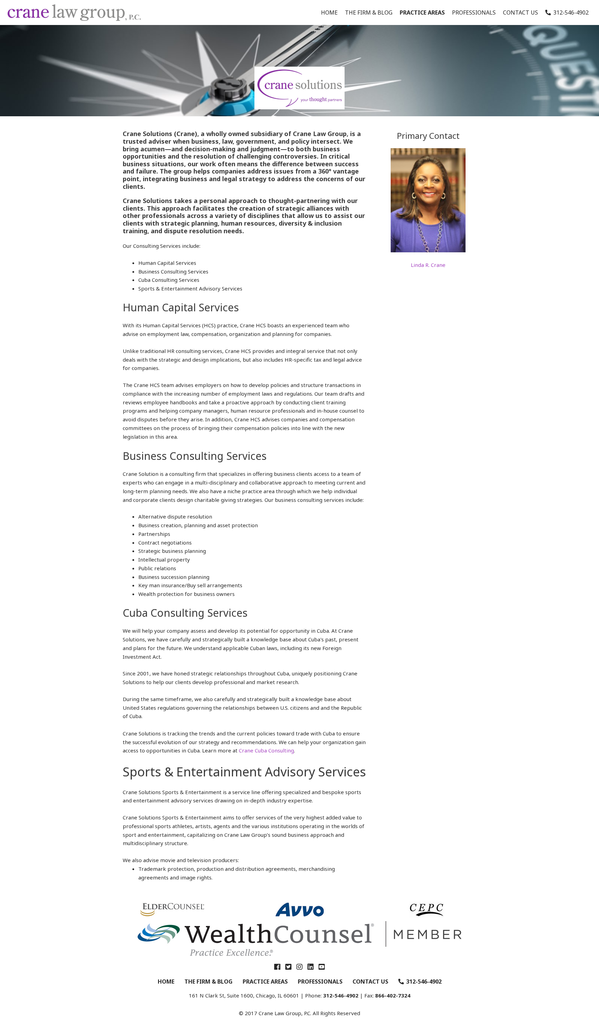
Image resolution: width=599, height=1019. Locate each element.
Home (329, 12)
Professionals (474, 12)
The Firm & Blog (368, 12)
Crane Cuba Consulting (266, 750)
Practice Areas (422, 12)
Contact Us (520, 12)
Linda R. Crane (428, 264)
